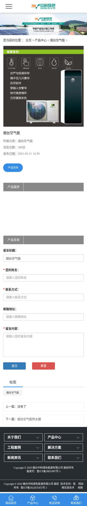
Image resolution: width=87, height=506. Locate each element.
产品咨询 (13, 167)
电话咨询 (54, 503)
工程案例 (14, 447)
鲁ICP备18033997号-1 (49, 471)
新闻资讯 (14, 457)
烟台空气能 (57, 40)
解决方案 (54, 447)
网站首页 (10, 503)
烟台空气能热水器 (29, 419)
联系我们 (54, 457)
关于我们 (14, 437)
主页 (28, 40)
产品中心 (41, 40)
